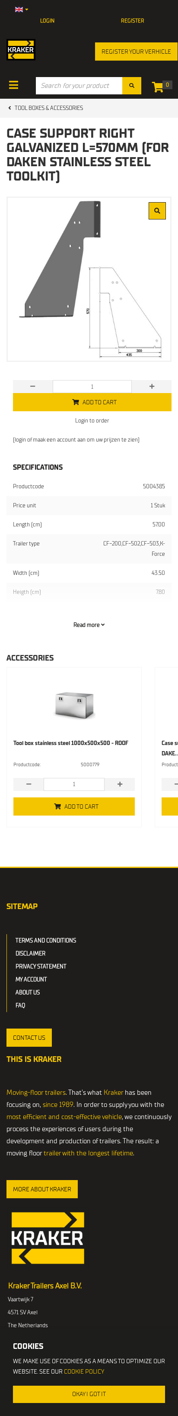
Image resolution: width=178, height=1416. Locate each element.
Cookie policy (84, 1371)
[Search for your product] (131, 85)
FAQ (20, 1005)
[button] (29, 1038)
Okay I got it (89, 1394)
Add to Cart (81, 806)
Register (132, 21)
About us (28, 992)
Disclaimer (30, 953)
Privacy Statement (41, 966)
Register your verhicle (136, 51)
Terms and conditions (46, 940)
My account (31, 979)
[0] (160, 89)
